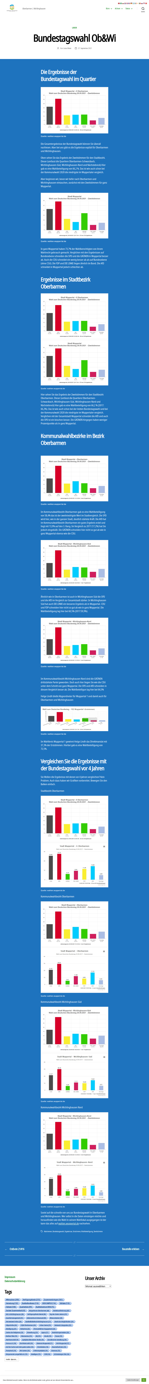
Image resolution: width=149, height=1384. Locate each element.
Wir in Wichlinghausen (15, 1314)
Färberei (11, 1307)
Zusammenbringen (53, 1299)
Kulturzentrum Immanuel (36, 1318)
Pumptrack (11, 1350)
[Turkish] (146, 3)
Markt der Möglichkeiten (64, 1321)
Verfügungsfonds (31, 1299)
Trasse (58, 1336)
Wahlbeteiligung (87, 1231)
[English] (127, 3)
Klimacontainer (56, 1318)
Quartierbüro (26, 1307)
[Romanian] (140, 3)
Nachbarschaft (12, 1339)
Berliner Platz (11, 1336)
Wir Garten (25, 1350)
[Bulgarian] (123, 3)
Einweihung (32, 1332)
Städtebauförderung (61, 1310)
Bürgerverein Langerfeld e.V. (16, 1354)
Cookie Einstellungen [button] (133, 1380)
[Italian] (136, 3)
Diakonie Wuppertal (44, 1343)
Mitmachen (12, 1299)
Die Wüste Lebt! (26, 1343)
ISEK (47, 1354)
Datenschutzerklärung (15, 1281)
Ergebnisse (68, 1231)
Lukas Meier (67, 48)
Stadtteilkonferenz (30, 1303)
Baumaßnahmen (59, 1347)
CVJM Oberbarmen (28, 1325)
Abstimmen (48, 1231)
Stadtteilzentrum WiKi (45, 1307)
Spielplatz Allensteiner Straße (33, 1339)
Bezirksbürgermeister (60, 1332)
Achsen (117, 8)
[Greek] (134, 3)
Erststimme (77, 1231)
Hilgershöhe (11, 1325)
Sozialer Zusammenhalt (15, 1310)
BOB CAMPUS (49, 1303)
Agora (45, 1332)
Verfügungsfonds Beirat (36, 1314)
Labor (74, 27)
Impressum (10, 1277)
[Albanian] (119, 3)
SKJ (38, 1336)
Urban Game (45, 1325)
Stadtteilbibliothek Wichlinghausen (38, 1321)
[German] (131, 3)
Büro (108, 8)
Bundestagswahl (58, 1231)
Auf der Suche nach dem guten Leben (19, 1347)
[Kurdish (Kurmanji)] (138, 3)
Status (127, 8)
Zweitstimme (98, 1231)
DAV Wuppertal (62, 1343)
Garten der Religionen (14, 1332)
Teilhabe (64, 1303)
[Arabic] (121, 3)
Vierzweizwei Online (13, 1321)
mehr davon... (12, 1359)
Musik (47, 1336)
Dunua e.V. (11, 1343)
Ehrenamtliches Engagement (44, 1329)
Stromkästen (42, 1347)
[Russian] (142, 3)
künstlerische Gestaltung (57, 1339)
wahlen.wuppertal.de (68, 1223)
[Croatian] (125, 3)
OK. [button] (144, 1380)
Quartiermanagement (14, 1318)
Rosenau (55, 1350)
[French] (129, 3)
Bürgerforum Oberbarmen (39, 1310)
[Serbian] (144, 3)
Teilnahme (25, 1329)
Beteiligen (35, 1354)
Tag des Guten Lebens (58, 1314)
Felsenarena (26, 1336)
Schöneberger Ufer (61, 1354)
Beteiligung (11, 1329)
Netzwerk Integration (63, 1325)
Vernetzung (12, 1303)
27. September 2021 (85, 48)
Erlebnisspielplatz (40, 1350)
